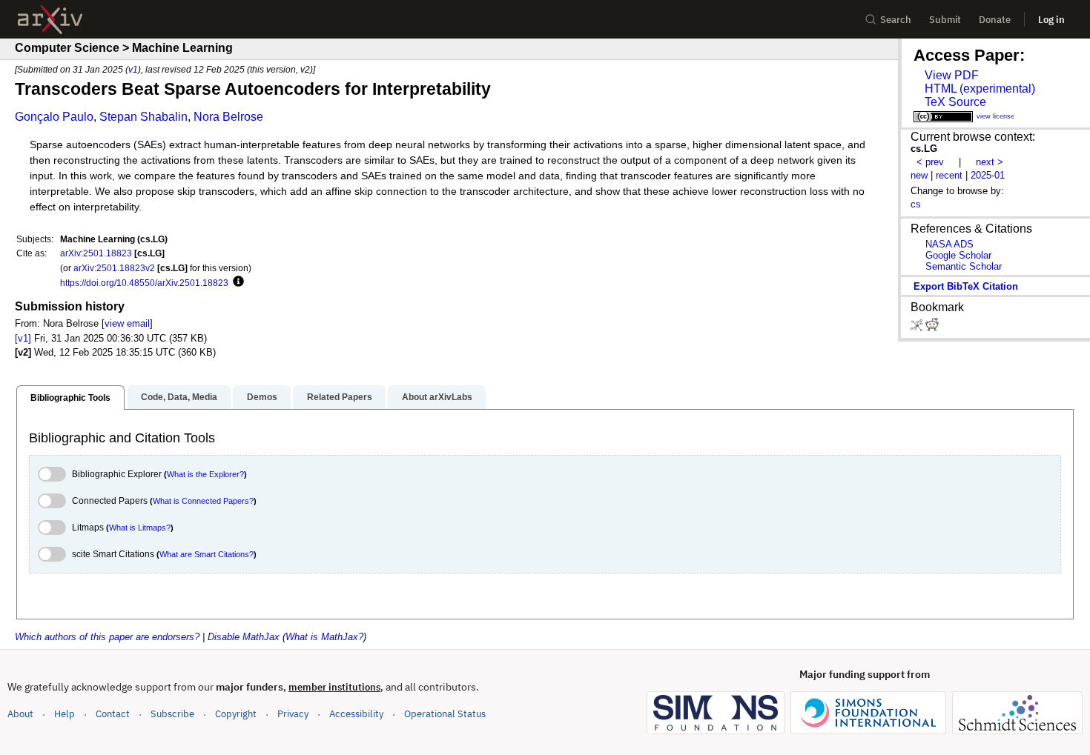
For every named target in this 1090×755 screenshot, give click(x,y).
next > (989, 161)
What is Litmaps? (140, 527)
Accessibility (356, 714)
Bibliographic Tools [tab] (70, 398)
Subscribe (172, 714)
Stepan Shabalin (143, 116)
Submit (945, 19)
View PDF (952, 75)
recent (949, 175)
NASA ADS (949, 244)
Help (64, 714)
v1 (133, 69)
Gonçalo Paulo (54, 116)
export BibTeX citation (966, 286)
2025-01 (988, 175)
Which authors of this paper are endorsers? (107, 636)
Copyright (236, 714)
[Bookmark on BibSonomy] (918, 327)
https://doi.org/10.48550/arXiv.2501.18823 (144, 282)
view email (127, 323)
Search (895, 19)
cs (916, 204)
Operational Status (445, 713)
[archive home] (50, 19)
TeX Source (955, 102)
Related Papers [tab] (339, 397)
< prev (930, 161)
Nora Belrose (228, 116)
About (20, 714)
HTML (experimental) (980, 88)
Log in (1051, 19)
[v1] (23, 338)
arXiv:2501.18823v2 (114, 268)
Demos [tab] (262, 397)
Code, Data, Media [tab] (179, 397)
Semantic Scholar (963, 266)
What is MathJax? (324, 636)
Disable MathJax (244, 636)
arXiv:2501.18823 (96, 253)
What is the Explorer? (205, 474)
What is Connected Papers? (203, 500)
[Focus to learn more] (236, 282)
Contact (113, 714)
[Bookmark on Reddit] (932, 327)
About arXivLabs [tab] (437, 397)
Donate (995, 19)
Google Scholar (958, 255)
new (919, 175)
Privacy (292, 714)
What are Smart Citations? (206, 554)
